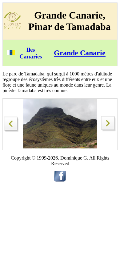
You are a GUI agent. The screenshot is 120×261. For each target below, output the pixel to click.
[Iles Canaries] (11, 53)
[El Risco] (11, 122)
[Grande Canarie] (108, 129)
